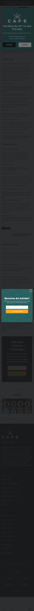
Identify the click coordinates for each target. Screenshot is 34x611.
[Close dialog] (31, 290)
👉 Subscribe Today (17, 311)
